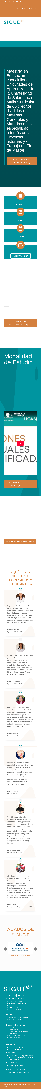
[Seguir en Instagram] (9, 1)
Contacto (12, 1005)
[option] (20, 948)
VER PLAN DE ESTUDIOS (18, 541)
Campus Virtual (15, 1009)
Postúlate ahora (15, 484)
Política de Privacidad (18, 1019)
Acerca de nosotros (16, 1001)
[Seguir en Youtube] (16, 1)
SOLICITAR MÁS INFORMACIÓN (18, 323)
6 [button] (21, 955)
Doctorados (13, 1030)
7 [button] (23, 955)
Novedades (13, 1007)
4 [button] (17, 955)
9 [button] (27, 955)
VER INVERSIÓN (20, 256)
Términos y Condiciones (18, 1018)
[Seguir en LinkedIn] (13, 1)
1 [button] (12, 955)
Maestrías (13, 1028)
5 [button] (19, 955)
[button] (5, 949)
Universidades (14, 1037)
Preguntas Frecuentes (18, 1003)
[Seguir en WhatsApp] (20, 1)
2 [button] (14, 955)
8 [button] (25, 955)
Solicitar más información (20, 161)
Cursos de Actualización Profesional (18, 1033)
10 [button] (29, 955)
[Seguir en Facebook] (5, 1)
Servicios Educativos (17, 1036)
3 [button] (15, 955)
